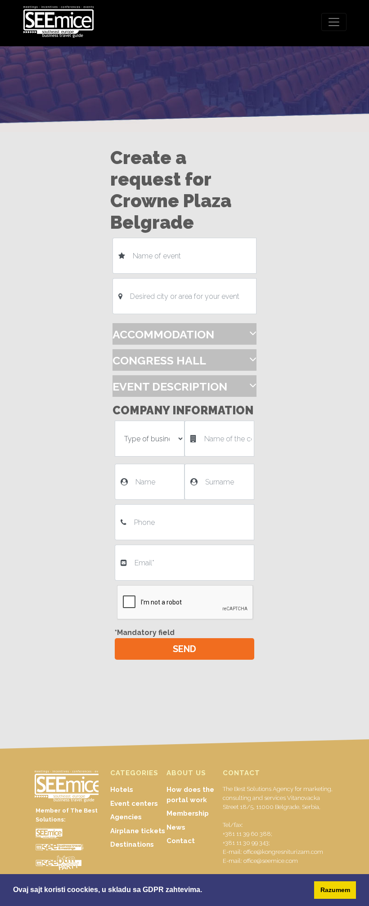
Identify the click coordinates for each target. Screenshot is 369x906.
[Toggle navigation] (333, 22)
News (175, 827)
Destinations (132, 844)
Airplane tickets (137, 831)
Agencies (126, 817)
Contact (180, 841)
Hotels (121, 790)
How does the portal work (190, 795)
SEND (184, 649)
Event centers (134, 803)
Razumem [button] (335, 889)
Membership (187, 813)
